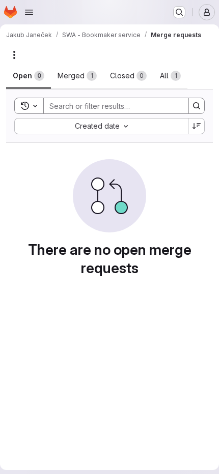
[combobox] (101, 126)
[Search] (196, 106)
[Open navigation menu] (29, 12)
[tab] (28, 75)
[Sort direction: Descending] (196, 126)
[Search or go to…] (179, 12)
